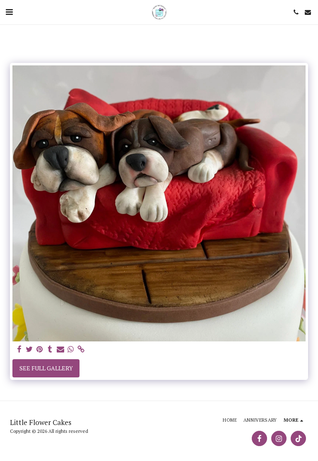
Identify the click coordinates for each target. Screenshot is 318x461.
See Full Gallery (46, 368)
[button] (9, 11)
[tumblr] (50, 349)
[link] (81, 349)
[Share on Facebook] (19, 349)
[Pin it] (39, 349)
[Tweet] (29, 349)
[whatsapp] (71, 349)
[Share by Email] (60, 349)
